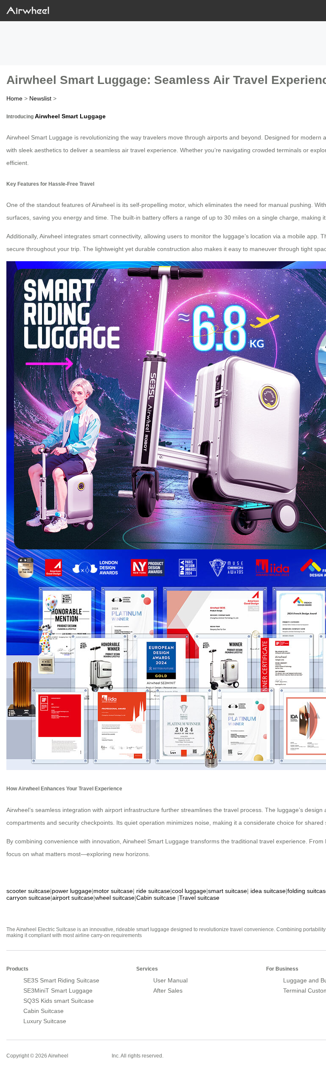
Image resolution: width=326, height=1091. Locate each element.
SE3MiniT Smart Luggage (58, 990)
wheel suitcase (115, 897)
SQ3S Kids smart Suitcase (58, 1000)
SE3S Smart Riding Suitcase (61, 980)
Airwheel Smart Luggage (70, 116)
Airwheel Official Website (39, 1074)
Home (14, 98)
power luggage (72, 890)
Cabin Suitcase (43, 1010)
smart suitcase (227, 890)
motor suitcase (113, 890)
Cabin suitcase (156, 897)
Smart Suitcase (90, 1055)
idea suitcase (268, 890)
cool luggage (189, 890)
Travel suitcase (199, 897)
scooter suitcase (28, 890)
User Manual (170, 980)
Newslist (40, 98)
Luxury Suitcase (44, 1021)
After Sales (168, 990)
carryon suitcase (28, 897)
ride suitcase (153, 890)
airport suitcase (72, 897)
